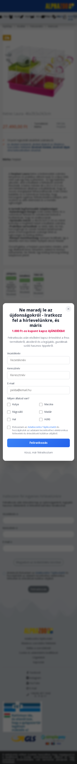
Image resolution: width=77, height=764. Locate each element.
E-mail (10, 383)
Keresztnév (13, 368)
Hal (14, 419)
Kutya (15, 404)
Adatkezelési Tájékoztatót (42, 427)
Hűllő (47, 419)
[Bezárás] (68, 309)
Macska (48, 404)
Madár (48, 412)
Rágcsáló (17, 412)
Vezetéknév (13, 353)
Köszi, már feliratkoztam (38, 452)
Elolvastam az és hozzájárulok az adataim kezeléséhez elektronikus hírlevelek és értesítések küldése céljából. (40, 430)
